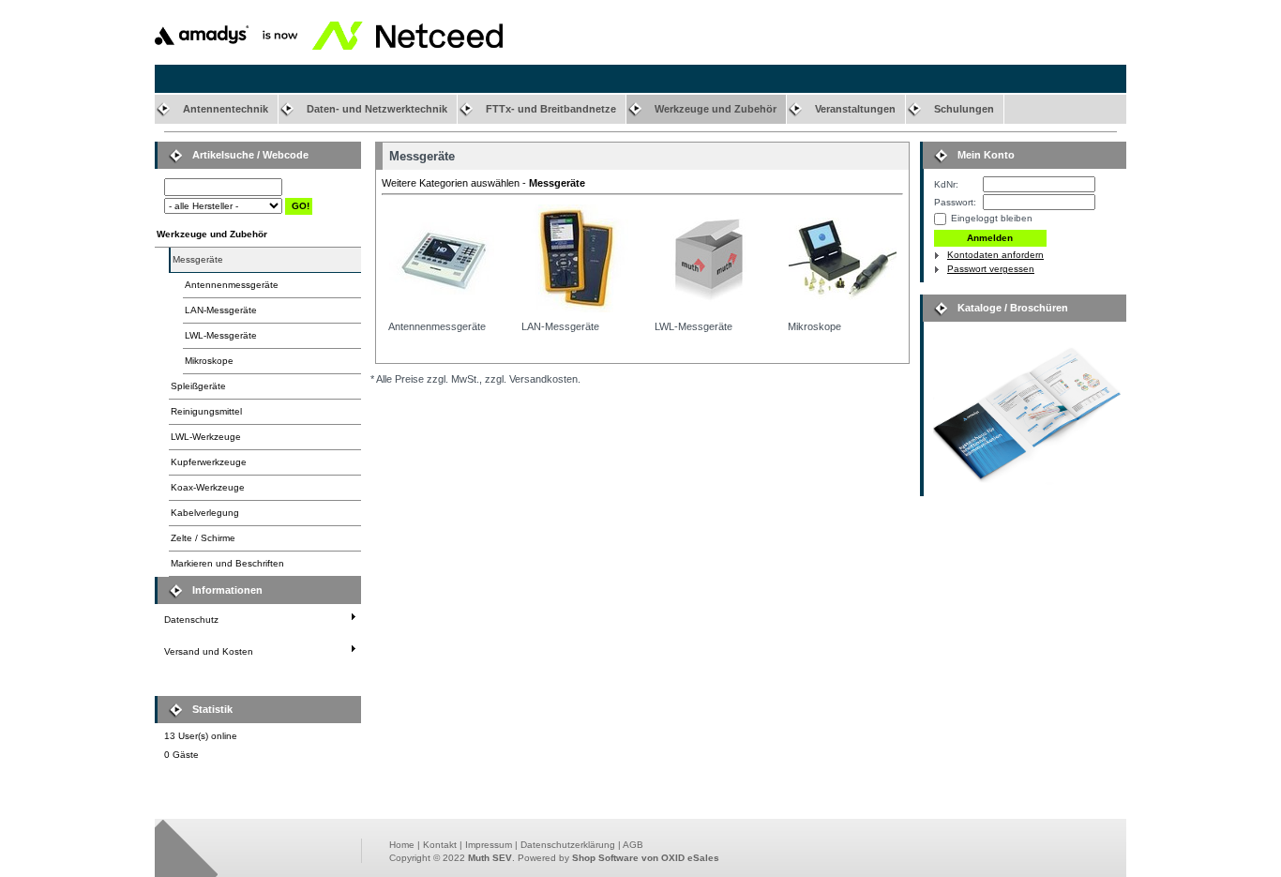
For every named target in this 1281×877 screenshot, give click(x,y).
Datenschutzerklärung (567, 844)
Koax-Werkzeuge (208, 487)
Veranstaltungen (855, 108)
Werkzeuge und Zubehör (715, 108)
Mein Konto (986, 154)
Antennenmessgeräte (232, 285)
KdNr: (946, 184)
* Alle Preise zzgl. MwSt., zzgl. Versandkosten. (475, 379)
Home (401, 844)
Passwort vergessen (990, 269)
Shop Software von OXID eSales (645, 858)
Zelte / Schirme (203, 538)
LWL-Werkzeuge (206, 436)
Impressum (488, 844)
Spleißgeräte (198, 386)
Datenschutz (191, 619)
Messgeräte (198, 259)
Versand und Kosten (208, 651)
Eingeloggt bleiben (991, 218)
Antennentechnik (225, 108)
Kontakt (440, 844)
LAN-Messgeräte (221, 310)
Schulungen (964, 108)
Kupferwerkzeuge (209, 462)
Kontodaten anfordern (995, 254)
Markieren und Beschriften (227, 563)
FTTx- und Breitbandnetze (551, 108)
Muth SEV (490, 858)
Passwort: (955, 202)
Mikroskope (209, 360)
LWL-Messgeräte (221, 335)
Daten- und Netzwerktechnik (377, 108)
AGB (633, 844)
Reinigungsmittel (206, 411)
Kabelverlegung (205, 512)
